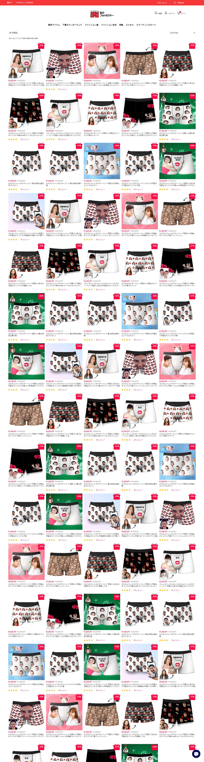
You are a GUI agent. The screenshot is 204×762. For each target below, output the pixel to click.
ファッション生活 (109, 24)
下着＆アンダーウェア (72, 24)
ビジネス (130, 24)
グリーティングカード (146, 24)
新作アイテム (54, 24)
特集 (121, 24)
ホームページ (15, 38)
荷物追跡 (180, 3)
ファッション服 (91, 24)
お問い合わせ (162, 3)
